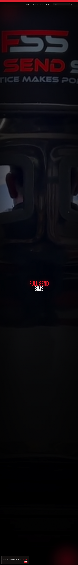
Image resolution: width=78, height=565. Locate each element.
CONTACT (48, 4)
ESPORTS (42, 4)
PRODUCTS (28, 4)
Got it (25, 561)
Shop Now (59, 1)
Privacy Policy (24, 559)
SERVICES (35, 4)
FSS (7, 4)
